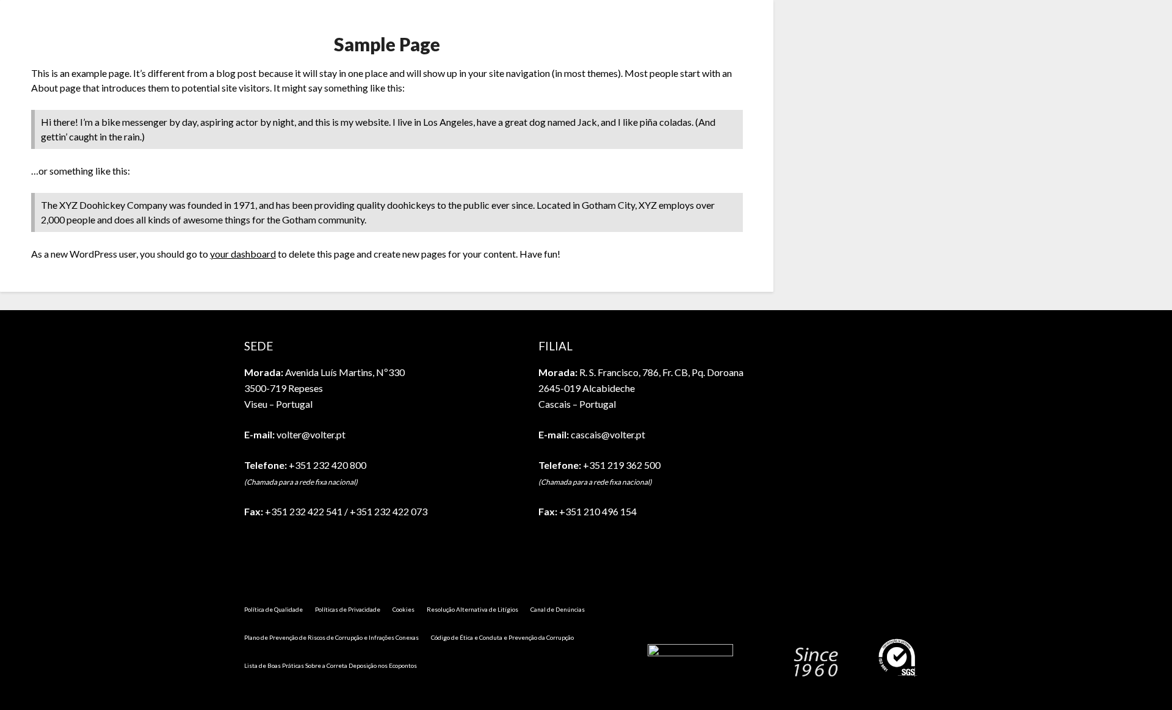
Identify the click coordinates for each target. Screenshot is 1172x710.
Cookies (403, 609)
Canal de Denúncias (557, 609)
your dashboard (243, 253)
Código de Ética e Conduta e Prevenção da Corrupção (502, 637)
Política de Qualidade (273, 609)
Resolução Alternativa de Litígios (472, 609)
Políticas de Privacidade (347, 609)
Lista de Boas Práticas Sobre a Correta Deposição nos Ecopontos (330, 665)
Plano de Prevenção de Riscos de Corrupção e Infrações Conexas (331, 637)
